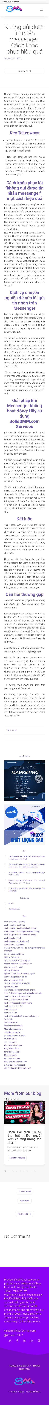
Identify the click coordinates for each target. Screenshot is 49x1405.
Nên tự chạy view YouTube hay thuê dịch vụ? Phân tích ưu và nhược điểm (27, 881)
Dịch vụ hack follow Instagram (17, 960)
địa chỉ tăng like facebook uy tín (17, 1068)
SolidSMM (11, 730)
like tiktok (8, 1019)
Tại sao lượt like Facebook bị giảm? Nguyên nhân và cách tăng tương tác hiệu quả (27, 865)
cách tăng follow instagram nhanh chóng (21, 931)
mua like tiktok (10, 1039)
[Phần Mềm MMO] (24, 781)
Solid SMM (23, 1365)
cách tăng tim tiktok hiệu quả (16, 941)
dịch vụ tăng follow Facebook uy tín (19, 973)
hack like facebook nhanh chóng (18, 1003)
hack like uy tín (10, 1009)
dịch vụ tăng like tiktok (13, 980)
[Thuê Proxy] (24, 825)
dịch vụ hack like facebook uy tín (18, 964)
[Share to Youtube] (24, 1340)
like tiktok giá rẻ (10, 1022)
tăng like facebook (12, 1052)
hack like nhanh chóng (13, 1006)
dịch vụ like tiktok (11, 970)
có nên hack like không (14, 954)
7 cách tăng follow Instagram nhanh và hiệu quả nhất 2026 (27, 889)
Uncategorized (14, 909)
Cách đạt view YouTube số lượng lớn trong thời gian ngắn (24, 949)
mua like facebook (12, 1032)
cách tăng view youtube (14, 944)
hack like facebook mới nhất (16, 999)
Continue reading (17, 1158)
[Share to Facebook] (17, 1340)
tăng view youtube (12, 1058)
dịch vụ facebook (11, 957)
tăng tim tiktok (10, 1055)
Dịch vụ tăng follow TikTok (15, 977)
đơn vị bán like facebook (14, 1065)
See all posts (12, 1099)
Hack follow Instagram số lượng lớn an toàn (23, 993)
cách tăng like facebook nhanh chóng (20, 935)
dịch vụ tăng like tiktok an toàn (17, 983)
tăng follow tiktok (11, 1048)
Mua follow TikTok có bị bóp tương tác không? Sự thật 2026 (27, 874)
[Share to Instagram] (39, 1340)
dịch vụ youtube (11, 986)
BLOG (19, 59)
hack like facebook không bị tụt (17, 996)
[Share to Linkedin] (31, 1340)
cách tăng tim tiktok (12, 938)
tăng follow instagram (13, 1045)
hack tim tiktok (10, 1013)
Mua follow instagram (13, 1029)
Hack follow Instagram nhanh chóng (19, 990)
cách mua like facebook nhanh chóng (20, 928)
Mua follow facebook (13, 1026)
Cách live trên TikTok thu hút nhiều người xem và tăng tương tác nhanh (27, 857)
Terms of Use (33, 1391)
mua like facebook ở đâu (14, 1035)
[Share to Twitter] (10, 1340)
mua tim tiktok (10, 1042)
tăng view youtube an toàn (15, 1061)
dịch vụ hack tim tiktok (13, 967)
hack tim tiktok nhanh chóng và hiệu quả (21, 1016)
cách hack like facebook (14, 922)
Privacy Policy (16, 1391)
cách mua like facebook (14, 925)
